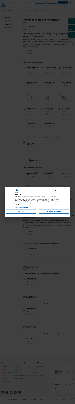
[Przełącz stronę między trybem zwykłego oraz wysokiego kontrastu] (55, 191)
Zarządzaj (20, 211)
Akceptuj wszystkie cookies (54, 211)
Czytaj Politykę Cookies (21, 207)
